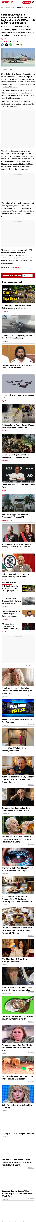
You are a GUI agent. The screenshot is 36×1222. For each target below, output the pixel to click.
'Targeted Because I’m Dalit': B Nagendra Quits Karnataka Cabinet (18, 366)
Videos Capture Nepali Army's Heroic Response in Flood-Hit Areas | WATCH (16, 456)
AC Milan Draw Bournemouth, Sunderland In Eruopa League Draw (11, 627)
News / (3, 7)
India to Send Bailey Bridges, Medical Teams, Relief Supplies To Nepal (16, 575)
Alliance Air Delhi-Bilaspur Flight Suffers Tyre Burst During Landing (17, 336)
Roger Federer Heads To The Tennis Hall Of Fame (18, 486)
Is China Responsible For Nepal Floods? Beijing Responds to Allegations (17, 307)
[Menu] (33, 2)
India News (5, 341)
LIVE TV (27, 2)
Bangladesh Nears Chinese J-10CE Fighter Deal (18, 396)
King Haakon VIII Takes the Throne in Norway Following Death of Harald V (16, 545)
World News (5, 311)
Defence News (5, 41)
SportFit (4, 490)
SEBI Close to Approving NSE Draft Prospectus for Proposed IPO (15, 515)
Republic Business (7, 400)
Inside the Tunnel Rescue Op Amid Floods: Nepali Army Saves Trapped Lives (18, 426)
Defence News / (11, 7)
